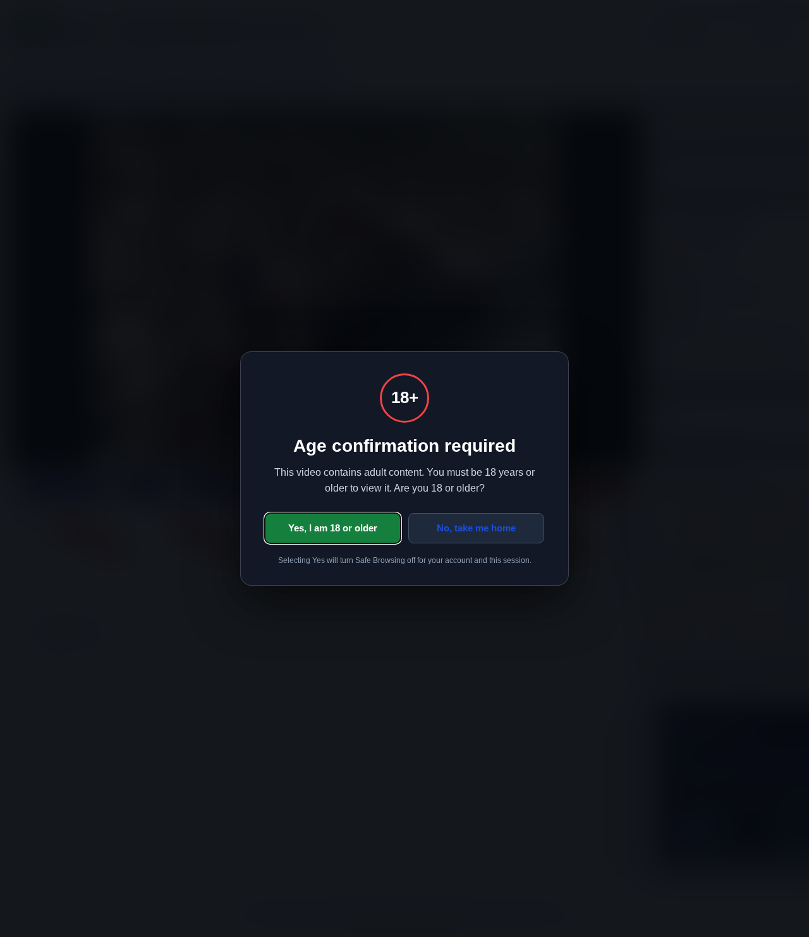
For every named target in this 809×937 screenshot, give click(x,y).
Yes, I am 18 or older (332, 528)
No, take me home (476, 528)
